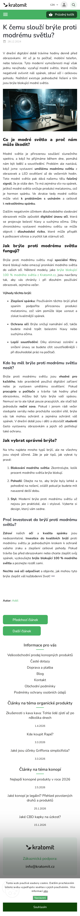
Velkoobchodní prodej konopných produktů (40, 655)
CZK (52, 4)
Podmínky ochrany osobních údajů (40, 692)
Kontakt (40, 680)
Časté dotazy (40, 661)
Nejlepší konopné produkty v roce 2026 (40, 779)
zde (45, 891)
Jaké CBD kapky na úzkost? (40, 816)
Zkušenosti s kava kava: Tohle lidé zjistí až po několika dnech (40, 715)
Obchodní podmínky (40, 686)
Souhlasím (40, 907)
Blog (40, 673)
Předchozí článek (25, 619)
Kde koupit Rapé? (40, 734)
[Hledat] (73, 4)
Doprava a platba (40, 667)
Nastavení (40, 897)
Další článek (22, 631)
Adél (15, 600)
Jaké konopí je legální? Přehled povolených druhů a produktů (40, 798)
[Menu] (5, 14)
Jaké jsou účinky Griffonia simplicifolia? (40, 750)
